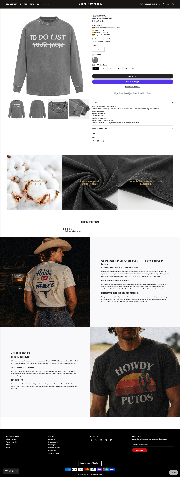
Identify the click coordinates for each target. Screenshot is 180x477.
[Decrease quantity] (94, 49)
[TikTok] (111, 440)
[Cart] (172, 4)
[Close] (17, 471)
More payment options (132, 87)
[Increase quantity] (102, 49)
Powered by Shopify (96, 474)
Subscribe (140, 450)
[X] (96, 440)
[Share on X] (98, 141)
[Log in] (168, 4)
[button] (17, 109)
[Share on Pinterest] (103, 141)
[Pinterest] (106, 440)
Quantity (95, 45)
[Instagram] (101, 440)
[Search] (163, 4)
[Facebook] (91, 440)
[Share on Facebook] (93, 141)
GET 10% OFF (9, 471)
